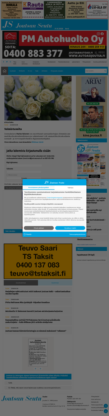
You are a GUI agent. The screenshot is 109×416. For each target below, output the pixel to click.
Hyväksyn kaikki (70, 228)
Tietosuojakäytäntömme (77, 234)
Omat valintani (39, 228)
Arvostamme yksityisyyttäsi (38, 187)
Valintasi (70, 187)
